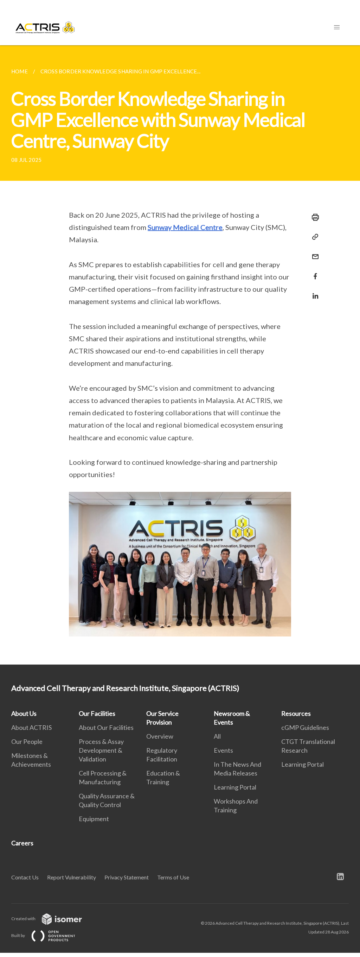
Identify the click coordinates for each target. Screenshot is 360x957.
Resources (296, 713)
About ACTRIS (31, 727)
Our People (27, 741)
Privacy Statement (126, 877)
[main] (180, 355)
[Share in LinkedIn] (313, 291)
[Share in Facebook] (313, 272)
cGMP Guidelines (305, 727)
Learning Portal (235, 787)
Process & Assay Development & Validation (101, 750)
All (217, 736)
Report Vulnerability (71, 877)
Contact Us (25, 877)
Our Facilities (97, 713)
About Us (24, 713)
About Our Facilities (106, 727)
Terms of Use (173, 877)
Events (223, 750)
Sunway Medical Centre (185, 227)
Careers (22, 843)
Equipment (94, 819)
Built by (18, 935)
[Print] (313, 217)
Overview (159, 736)
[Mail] (313, 252)
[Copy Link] (313, 237)
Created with (23, 918)
